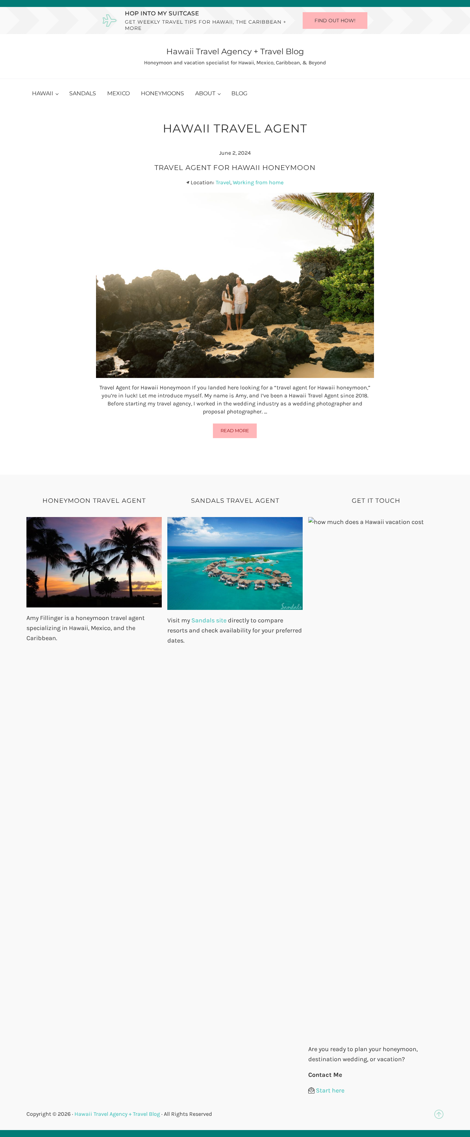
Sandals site (208, 620)
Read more (239, 432)
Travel (223, 182)
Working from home (258, 182)
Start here (330, 1090)
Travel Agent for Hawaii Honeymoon (235, 167)
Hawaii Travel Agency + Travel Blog (235, 51)
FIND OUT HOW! (335, 20)
